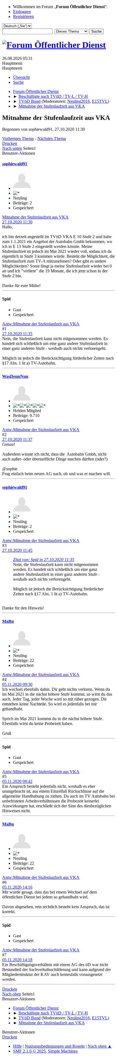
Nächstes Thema (51, 138)
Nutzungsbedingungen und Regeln (55, 1046)
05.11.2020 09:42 (17, 781)
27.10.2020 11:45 (17, 550)
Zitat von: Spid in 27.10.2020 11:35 (43, 559)
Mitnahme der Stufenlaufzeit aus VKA (35, 217)
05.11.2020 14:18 (17, 959)
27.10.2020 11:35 (17, 333)
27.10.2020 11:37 (17, 439)
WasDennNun (15, 376)
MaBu (8, 621)
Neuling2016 (78, 101)
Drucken (9, 143)
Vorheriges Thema (18, 138)
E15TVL (100, 101)
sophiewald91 (14, 163)
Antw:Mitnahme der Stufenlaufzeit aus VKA (40, 324)
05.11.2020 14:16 (17, 887)
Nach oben (11, 994)
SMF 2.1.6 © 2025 (29, 1051)
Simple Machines (63, 1051)
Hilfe (17, 1046)
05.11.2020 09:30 (17, 684)
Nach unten (12, 148)
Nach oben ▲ (100, 1046)
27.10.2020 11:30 (17, 222)
